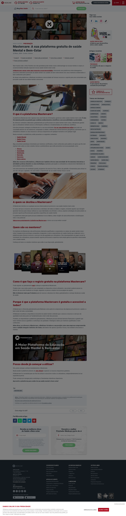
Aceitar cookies (103, 509)
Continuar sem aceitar (119, 503)
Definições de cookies (90, 509)
